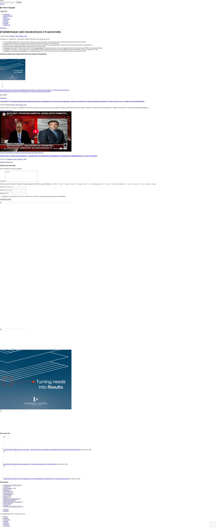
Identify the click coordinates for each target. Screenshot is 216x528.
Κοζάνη (5, 17)
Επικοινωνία (6, 25)
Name (1, 187)
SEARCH (19, 2)
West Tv (2, 4)
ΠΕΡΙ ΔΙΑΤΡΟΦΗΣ (8, 500)
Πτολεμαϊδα (6, 19)
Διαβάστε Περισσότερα (6, 110)
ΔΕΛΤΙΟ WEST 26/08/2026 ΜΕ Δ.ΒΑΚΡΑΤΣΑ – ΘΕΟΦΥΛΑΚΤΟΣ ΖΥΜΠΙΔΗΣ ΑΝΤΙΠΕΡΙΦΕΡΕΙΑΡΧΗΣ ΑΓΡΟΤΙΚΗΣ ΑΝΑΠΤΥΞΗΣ (41, 449)
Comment (2, 181)
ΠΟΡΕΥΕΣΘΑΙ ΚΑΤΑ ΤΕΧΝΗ (12, 502)
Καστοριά (6, 22)
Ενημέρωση (6, 14)
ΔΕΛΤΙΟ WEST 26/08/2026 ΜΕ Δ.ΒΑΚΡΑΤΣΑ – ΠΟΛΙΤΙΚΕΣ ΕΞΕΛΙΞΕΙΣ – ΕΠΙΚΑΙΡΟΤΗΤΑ (30, 464)
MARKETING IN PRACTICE (11, 485)
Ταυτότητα (6, 524)
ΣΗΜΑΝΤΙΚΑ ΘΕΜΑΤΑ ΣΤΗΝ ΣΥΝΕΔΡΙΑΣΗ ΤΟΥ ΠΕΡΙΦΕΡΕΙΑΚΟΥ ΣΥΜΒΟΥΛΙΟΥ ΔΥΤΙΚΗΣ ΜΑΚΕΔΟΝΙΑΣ (36, 478)
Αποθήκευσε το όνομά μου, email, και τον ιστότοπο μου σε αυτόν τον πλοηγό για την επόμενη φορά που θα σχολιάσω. (34, 196)
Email (1, 190)
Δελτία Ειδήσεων (8, 16)
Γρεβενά (5, 20)
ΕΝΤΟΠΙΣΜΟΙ (7, 494)
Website (2, 193)
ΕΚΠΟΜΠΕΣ (7, 491)
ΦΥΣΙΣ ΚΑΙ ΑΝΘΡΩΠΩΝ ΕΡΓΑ (12, 506)
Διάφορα (5, 490)
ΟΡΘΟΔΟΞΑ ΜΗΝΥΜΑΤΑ (11, 499)
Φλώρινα (5, 23)
